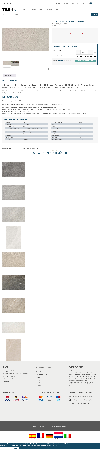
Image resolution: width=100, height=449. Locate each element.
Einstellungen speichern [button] (7, 448)
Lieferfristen (6, 381)
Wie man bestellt (8, 379)
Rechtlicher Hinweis (37, 426)
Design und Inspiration (61, 3)
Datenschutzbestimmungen (58, 426)
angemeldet (11, 148)
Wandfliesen (33, 9)
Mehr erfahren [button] (65, 443)
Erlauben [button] (16, 448)
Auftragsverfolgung (9, 376)
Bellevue (4, 101)
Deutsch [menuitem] (49, 439)
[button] (4, 446)
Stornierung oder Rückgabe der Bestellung (15, 373)
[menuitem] (33, 436)
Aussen (56, 9)
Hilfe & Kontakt (8, 3)
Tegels (38, 380)
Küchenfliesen (49, 9)
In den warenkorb (86, 61)
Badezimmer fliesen (42, 374)
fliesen (49, 367)
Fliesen (24, 9)
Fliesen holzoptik (41, 372)
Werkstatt (75, 3)
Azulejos (38, 385)
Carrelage (39, 383)
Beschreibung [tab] (9, 75)
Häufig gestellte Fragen (10, 371)
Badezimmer (41, 9)
